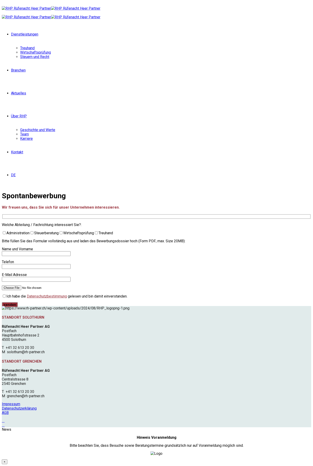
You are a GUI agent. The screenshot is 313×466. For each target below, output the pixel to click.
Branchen (18, 70)
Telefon (8, 262)
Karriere (26, 138)
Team (24, 134)
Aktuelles (18, 93)
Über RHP (19, 116)
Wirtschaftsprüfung (35, 52)
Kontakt (17, 152)
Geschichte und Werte (37, 130)
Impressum (11, 404)
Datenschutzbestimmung (47, 296)
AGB (5, 413)
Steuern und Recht (34, 57)
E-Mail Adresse (14, 275)
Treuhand (27, 48)
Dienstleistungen (24, 34)
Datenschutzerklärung (19, 408)
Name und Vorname (17, 249)
